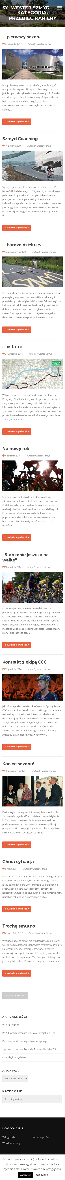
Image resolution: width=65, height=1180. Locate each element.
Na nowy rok (15, 448)
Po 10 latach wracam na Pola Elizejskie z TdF (29, 1033)
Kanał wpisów (40, 1137)
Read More (41, 1175)
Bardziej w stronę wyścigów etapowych (25, 1041)
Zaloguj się (8, 1137)
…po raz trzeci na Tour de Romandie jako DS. (29, 1049)
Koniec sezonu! (18, 763)
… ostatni (12, 346)
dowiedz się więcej (16, 121)
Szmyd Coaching (20, 138)
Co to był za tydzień (14, 1057)
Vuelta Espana (11, 1025)
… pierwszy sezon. (21, 36)
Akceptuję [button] (25, 1175)
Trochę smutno (18, 926)
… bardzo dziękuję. (21, 244)
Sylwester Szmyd (26, 7)
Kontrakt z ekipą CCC (24, 662)
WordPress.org (11, 1143)
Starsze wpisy (15, 995)
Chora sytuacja (18, 861)
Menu (59, 7)
